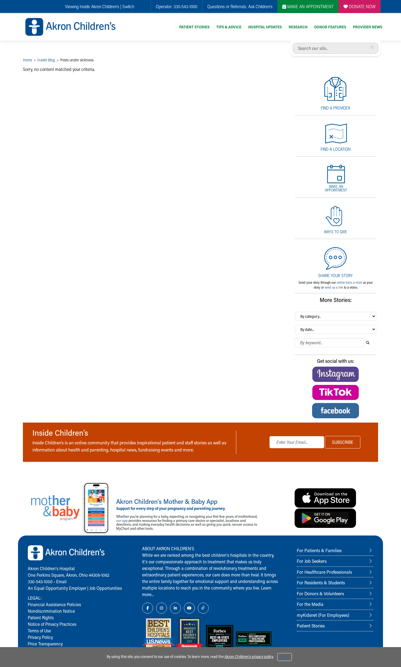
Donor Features (330, 26)
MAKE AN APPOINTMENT (310, 6)
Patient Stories (194, 26)
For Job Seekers (312, 561)
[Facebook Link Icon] (147, 608)
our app (122, 520)
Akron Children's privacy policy (249, 656)
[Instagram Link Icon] (161, 608)
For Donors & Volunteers (320, 593)
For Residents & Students (321, 582)
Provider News (367, 26)
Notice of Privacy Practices (52, 624)
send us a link (334, 287)
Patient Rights (41, 617)
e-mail (357, 282)
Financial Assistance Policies (54, 604)
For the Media (310, 604)
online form (344, 282)
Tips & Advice (228, 26)
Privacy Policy (40, 637)
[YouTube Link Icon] (189, 608)
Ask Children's (260, 6)
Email (61, 581)
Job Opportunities (105, 588)
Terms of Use (39, 630)
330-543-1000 (185, 6)
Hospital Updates (265, 26)
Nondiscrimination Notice (51, 611)
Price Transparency (45, 644)
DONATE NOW (362, 6)
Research (298, 26)
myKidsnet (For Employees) (323, 615)
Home (27, 59)
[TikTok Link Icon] (203, 608)
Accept (284, 657)
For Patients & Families (319, 550)
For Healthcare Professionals (324, 572)
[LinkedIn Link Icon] (175, 608)
